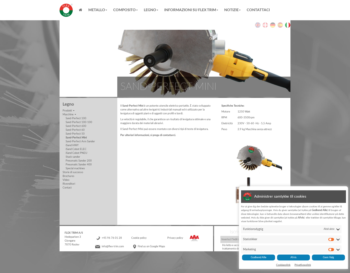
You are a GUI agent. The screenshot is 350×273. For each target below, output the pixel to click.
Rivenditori (69, 183)
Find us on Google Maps (151, 246)
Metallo (96, 10)
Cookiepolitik (283, 265)
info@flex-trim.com (113, 246)
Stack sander (73, 156)
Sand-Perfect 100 (76, 118)
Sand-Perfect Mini (76, 137)
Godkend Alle (258, 257)
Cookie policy (139, 238)
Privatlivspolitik (303, 265)
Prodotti (68, 110)
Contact (67, 187)
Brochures (68, 176)
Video (66, 180)
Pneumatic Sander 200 (79, 160)
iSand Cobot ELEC (76, 149)
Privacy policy (175, 238)
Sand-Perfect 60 (75, 129)
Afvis (293, 257)
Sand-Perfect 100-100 (79, 122)
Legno (150, 10)
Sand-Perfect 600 (76, 126)
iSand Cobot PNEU (76, 153)
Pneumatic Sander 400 (79, 164)
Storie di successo (73, 172)
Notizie (231, 10)
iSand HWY (72, 145)
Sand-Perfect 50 (75, 133)
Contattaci (258, 10)
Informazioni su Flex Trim (190, 10)
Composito (124, 10)
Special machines (75, 168)
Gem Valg (328, 257)
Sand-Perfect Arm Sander (80, 141)
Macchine (68, 114)
